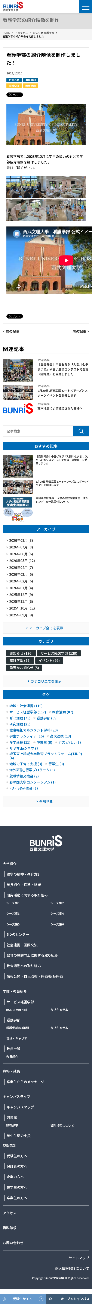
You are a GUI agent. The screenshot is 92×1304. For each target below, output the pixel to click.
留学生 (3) (56, 764)
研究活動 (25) (19, 724)
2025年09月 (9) (21, 614)
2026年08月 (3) (21, 540)
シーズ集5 (13, 924)
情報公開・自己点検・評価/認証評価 (35, 976)
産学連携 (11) (19, 742)
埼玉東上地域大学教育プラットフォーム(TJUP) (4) (45, 756)
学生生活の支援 (19, 1135)
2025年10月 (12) (22, 608)
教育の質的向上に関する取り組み (32, 955)
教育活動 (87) (62, 712)
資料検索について (62, 1125)
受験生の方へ (17, 1155)
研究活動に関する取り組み (27, 895)
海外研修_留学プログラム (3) (32, 770)
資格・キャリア (16, 1038)
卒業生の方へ (17, 1197)
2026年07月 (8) (21, 547)
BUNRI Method (16, 1009)
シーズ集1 (13, 903)
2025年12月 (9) (21, 594)
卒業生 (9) (44, 742)
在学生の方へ (17, 1187)
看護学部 (30, 80)
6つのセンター (18, 934)
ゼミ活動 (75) (19, 718)
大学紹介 (9, 863)
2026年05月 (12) (22, 560)
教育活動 (30, 86)
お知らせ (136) (21, 653)
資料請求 (9, 1227)
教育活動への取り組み (24, 965)
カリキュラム (59, 1009)
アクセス (9, 1212)
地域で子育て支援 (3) (25, 764)
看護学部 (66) (20, 660)
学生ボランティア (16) (26, 736)
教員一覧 (13, 1048)
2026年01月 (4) (21, 587)
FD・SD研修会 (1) (23, 788)
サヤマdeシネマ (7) (24, 748)
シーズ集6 (57, 924)
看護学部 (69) (47, 718)
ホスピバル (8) (69, 742)
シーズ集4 (57, 913)
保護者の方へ (17, 1166)
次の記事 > (81, 331)
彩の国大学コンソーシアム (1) (32, 782)
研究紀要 (12, 1125)
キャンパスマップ (20, 1107)
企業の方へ (15, 1176)
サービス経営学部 (20, 1001)
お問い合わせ (13, 1242)
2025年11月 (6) (21, 601)
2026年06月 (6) (21, 553)
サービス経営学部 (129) (59, 653)
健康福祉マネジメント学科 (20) (33, 730)
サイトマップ (79, 1257)
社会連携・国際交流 (22, 944)
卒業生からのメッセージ (25, 1081)
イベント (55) (49, 660)
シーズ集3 (13, 913)
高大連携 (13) (60, 736)
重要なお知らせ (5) (24, 667)
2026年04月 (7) (21, 567)
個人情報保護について (72, 1268)
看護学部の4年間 (17, 1027)
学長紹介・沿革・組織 (24, 884)
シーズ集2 (57, 903)
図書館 (12, 1117)
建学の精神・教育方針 (24, 874)
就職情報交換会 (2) (24, 776)
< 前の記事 (11, 331)
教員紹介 (12, 1056)
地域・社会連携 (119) (26, 706)
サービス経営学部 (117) (27, 712)
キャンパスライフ (16, 1096)
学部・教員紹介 (15, 991)
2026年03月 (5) (21, 574)
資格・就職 (11, 1071)
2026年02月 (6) (21, 580)
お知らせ (14, 80)
